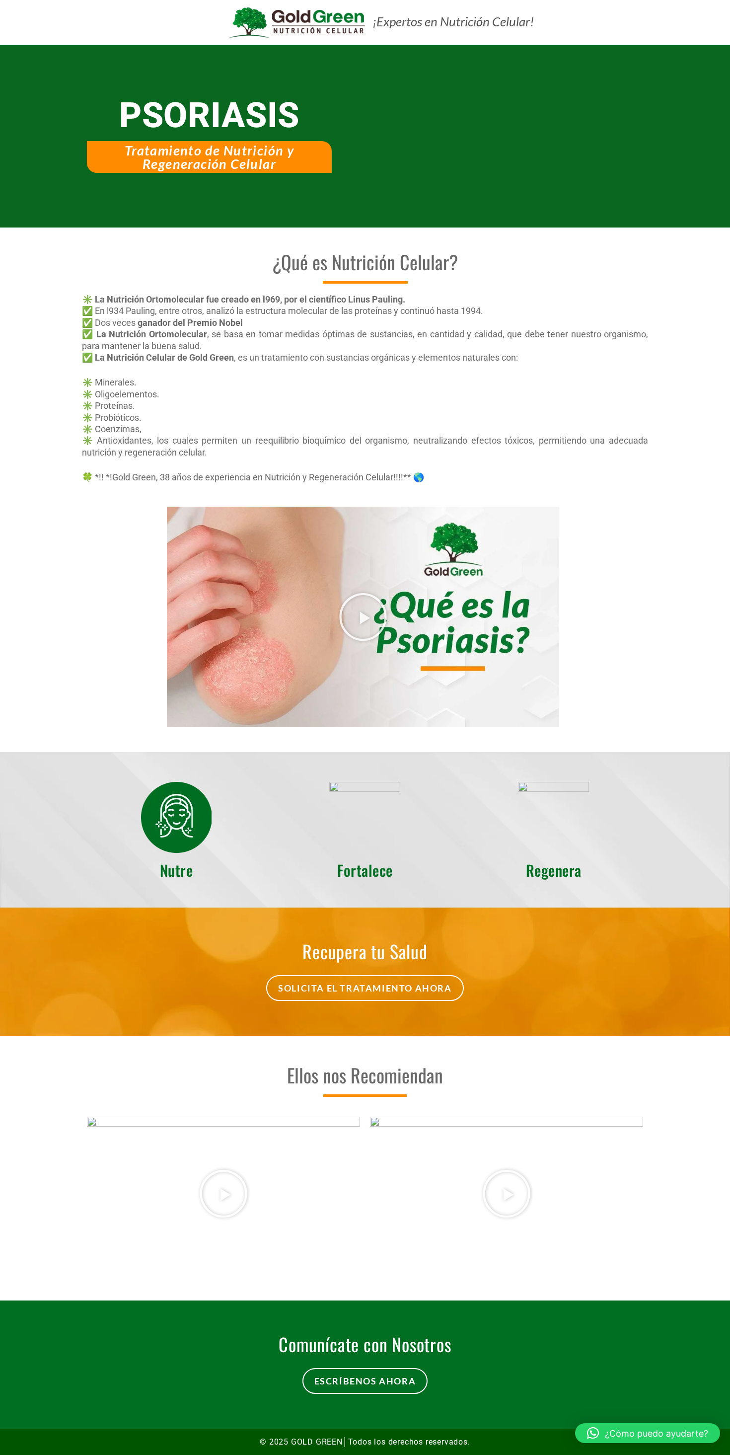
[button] (363, 617)
